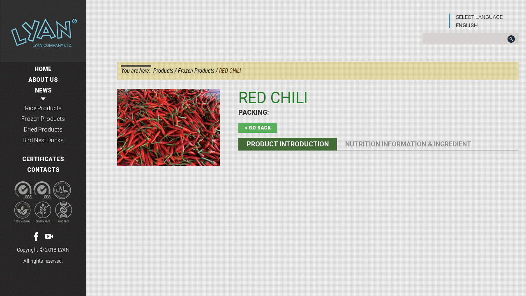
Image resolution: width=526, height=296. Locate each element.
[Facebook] (36, 236)
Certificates (43, 159)
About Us (43, 79)
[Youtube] (49, 236)
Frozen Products (43, 119)
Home (43, 69)
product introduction (288, 144)
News (43, 90)
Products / (165, 70)
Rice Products (43, 108)
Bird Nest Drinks (43, 140)
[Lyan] (43, 31)
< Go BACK (258, 128)
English (467, 25)
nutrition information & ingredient (408, 144)
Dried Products (43, 129)
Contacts (43, 169)
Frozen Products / (198, 70)
